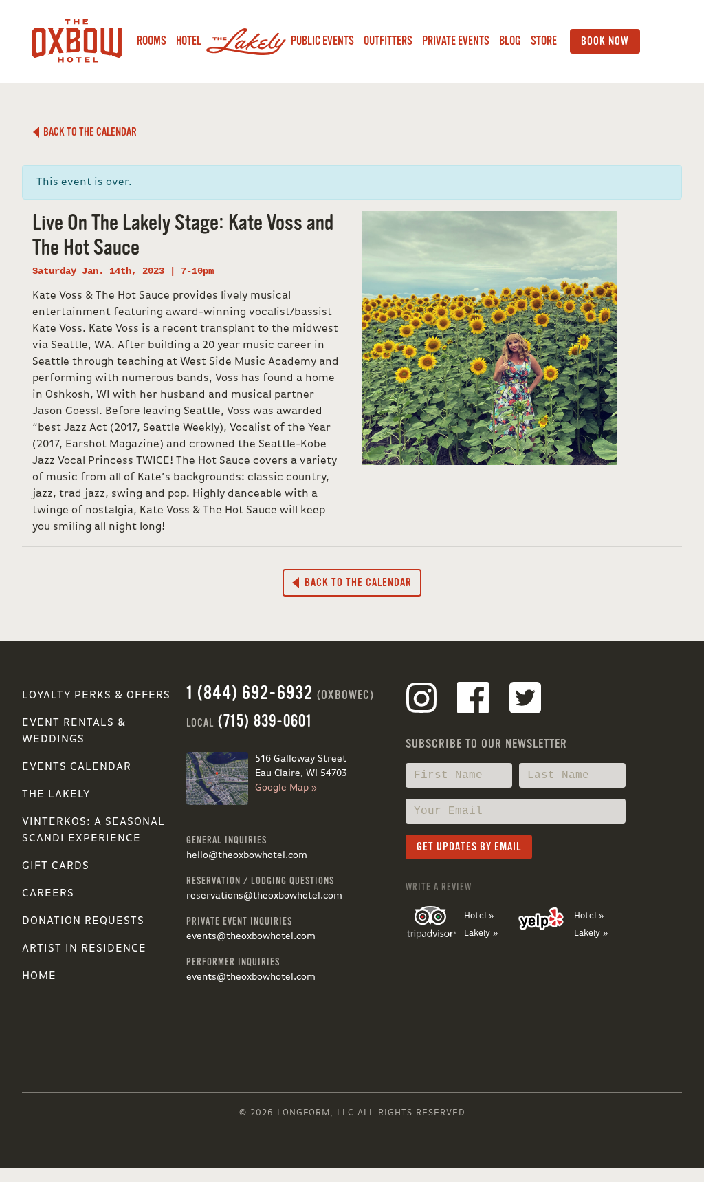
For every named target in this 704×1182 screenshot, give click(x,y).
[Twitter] (525, 700)
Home (39, 976)
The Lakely (56, 794)
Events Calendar (76, 767)
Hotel (188, 40)
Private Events (456, 40)
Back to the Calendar (88, 132)
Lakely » (481, 933)
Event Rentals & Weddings (74, 731)
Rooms (151, 40)
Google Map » (286, 788)
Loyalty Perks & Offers (96, 695)
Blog (510, 40)
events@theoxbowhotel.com (251, 936)
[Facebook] (473, 700)
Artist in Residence (84, 948)
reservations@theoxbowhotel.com (264, 896)
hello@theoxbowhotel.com (246, 855)
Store (544, 40)
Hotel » (479, 916)
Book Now (605, 41)
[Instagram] (421, 700)
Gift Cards (55, 866)
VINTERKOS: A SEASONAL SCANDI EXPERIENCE (93, 830)
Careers (48, 893)
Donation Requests (83, 921)
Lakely (246, 41)
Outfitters (388, 40)
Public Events (322, 40)
